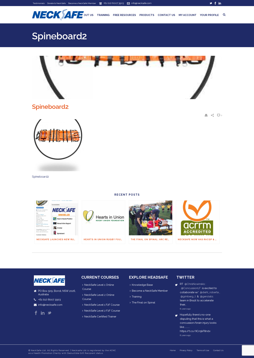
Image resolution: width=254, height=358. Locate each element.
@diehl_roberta (209, 292)
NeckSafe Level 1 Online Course (98, 287)
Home (173, 350)
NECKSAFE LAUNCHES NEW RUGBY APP (57, 239)
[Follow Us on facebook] (36, 313)
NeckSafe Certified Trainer (100, 316)
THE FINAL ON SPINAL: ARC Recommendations (151, 239)
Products (146, 15)
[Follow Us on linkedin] (43, 313)
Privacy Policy (186, 350)
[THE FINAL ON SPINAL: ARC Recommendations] (150, 217)
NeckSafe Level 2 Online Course (98, 297)
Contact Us (166, 15)
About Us (86, 15)
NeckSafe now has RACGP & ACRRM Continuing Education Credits (198, 239)
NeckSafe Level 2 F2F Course (102, 310)
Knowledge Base (142, 284)
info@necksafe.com (141, 3)
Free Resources (124, 15)
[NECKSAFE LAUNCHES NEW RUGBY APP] (56, 217)
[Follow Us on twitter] (49, 313)
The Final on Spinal (143, 302)
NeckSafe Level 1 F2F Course (102, 304)
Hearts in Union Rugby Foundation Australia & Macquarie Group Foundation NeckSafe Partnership (104, 239)
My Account (187, 15)
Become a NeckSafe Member (150, 290)
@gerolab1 (206, 296)
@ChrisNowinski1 (195, 284)
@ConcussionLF (191, 288)
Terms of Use (203, 350)
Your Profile (209, 15)
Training (103, 15)
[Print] (206, 115)
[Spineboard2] (127, 77)
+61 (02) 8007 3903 (114, 3)
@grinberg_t (188, 296)
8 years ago (185, 309)
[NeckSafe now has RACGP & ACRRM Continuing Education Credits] (197, 217)
